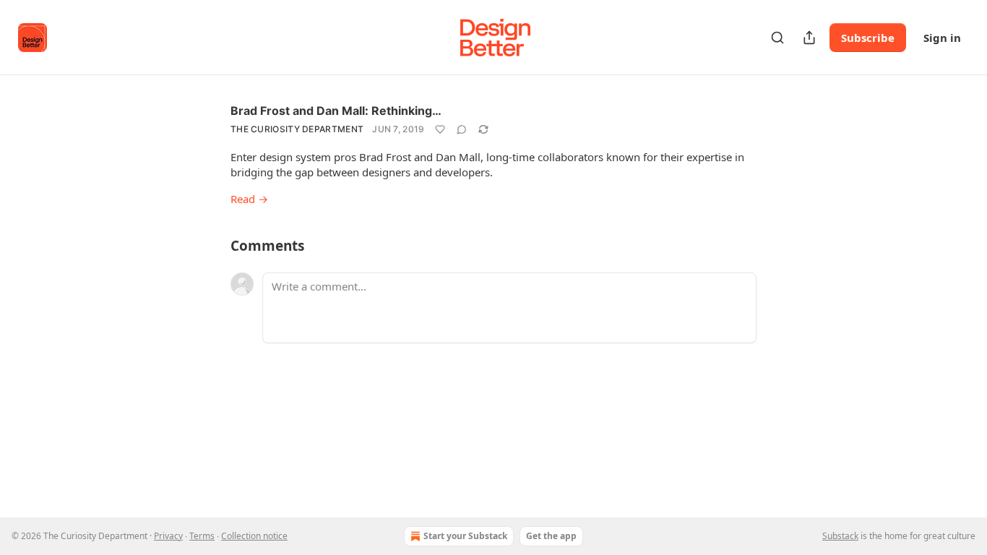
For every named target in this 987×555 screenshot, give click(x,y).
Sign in (942, 37)
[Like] (440, 129)
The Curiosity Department (296, 129)
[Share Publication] (809, 37)
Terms (202, 536)
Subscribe (868, 37)
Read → (249, 199)
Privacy (168, 536)
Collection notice (254, 536)
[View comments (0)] (461, 129)
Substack (840, 536)
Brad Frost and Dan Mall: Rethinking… (335, 110)
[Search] (777, 37)
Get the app (551, 536)
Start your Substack (465, 536)
